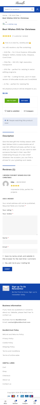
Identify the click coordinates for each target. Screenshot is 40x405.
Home (5, 15)
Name (6, 238)
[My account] (37, 9)
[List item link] (20, 334)
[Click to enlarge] (6, 22)
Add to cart (11, 100)
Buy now (24, 100)
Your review (8, 214)
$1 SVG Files (15, 15)
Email (6, 247)
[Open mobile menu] (2, 9)
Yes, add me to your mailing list (17, 263)
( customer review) (20, 36)
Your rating (8, 210)
